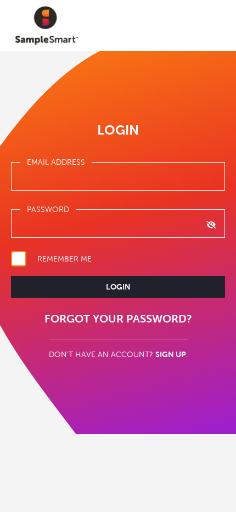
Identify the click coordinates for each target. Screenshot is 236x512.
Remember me (64, 258)
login (118, 286)
